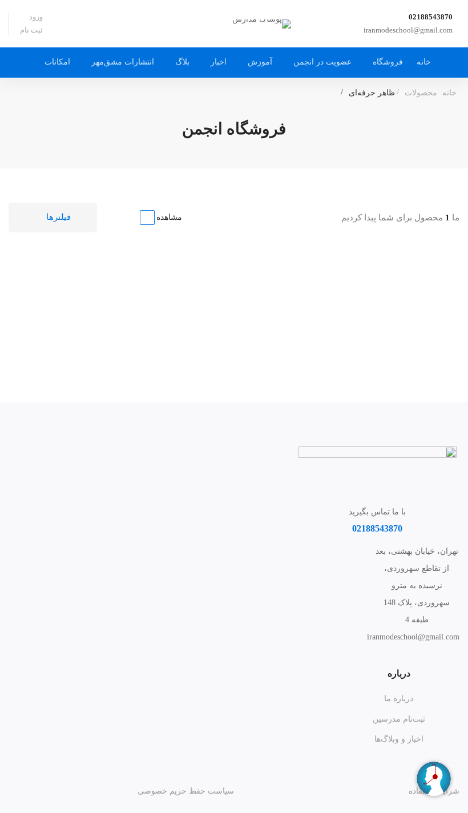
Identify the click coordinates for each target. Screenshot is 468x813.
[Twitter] (452, 656)
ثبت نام (31, 30)
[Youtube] (399, 656)
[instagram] (416, 656)
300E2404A (411, 350)
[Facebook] (434, 656)
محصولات (421, 92)
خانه (449, 92)
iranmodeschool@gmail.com (408, 30)
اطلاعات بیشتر (409, 310)
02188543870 (431, 17)
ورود (36, 17)
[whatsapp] (416, 662)
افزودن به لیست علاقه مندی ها (305, 310)
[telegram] (381, 656)
